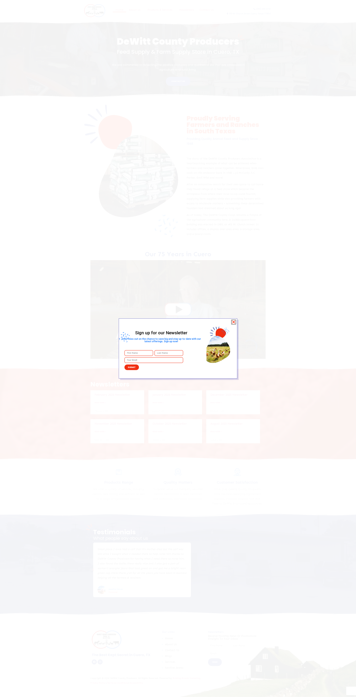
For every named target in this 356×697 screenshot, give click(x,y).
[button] (234, 322)
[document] (178, 348)
